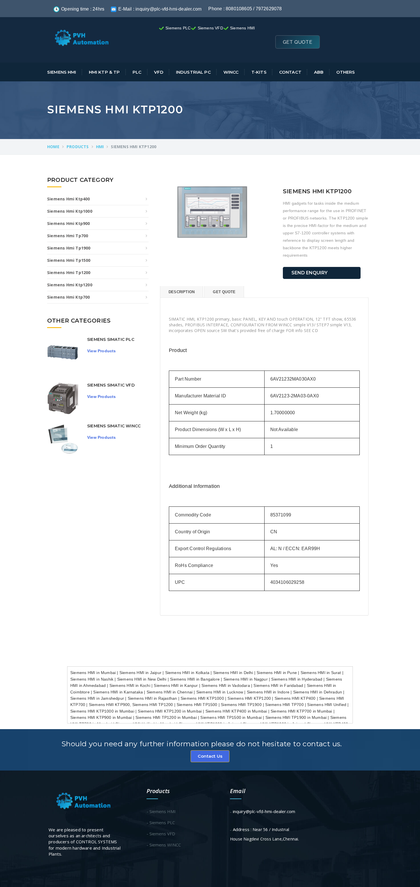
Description (182, 292)
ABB (318, 72)
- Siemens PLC (161, 822)
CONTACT (290, 72)
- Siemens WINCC (164, 845)
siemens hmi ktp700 (68, 297)
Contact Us (210, 756)
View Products (101, 351)
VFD (158, 72)
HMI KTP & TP (104, 72)
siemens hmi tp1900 (69, 248)
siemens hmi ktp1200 (69, 284)
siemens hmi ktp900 (68, 223)
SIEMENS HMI (61, 72)
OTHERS (345, 72)
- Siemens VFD (161, 833)
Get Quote (297, 42)
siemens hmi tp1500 (69, 260)
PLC (137, 72)
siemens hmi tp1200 (69, 272)
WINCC (231, 72)
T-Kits (259, 72)
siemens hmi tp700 (67, 235)
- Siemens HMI (161, 811)
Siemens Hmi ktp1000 (69, 211)
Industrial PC (193, 72)
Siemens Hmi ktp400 (68, 199)
